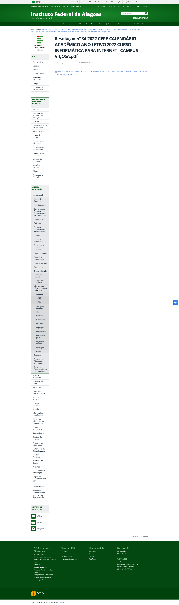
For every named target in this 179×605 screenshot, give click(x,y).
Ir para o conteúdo (37, 6)
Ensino (36, 562)
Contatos (145, 24)
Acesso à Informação (81, 24)
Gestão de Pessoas (40, 567)
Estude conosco (67, 556)
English (144, 7)
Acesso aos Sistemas (98, 24)
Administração (39, 554)
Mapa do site (127, 7)
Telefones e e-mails (124, 562)
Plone (62, 602)
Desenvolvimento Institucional (45, 559)
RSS (147, 18)
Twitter (143, 18)
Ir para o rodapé (75, 6)
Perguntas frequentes (69, 559)
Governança (67, 24)
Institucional (72, 30)
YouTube (137, 18)
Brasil (38, 2)
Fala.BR (136, 24)
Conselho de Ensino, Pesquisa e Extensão (106, 30)
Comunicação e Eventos (42, 557)
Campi (63, 554)
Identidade (41, 522)
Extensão (37, 565)
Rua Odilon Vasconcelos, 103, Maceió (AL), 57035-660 (127, 566)
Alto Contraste (114, 7)
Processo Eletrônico (115, 24)
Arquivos (124, 30)
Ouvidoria (127, 24)
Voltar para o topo (140, 537)
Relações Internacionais (42, 577)
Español (137, 7)
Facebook (134, 18)
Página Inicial (46, 30)
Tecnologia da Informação (43, 580)
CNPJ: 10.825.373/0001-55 (126, 569)
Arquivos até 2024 (135, 30)
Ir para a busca (62, 6)
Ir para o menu (50, 6)
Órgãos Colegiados (84, 30)
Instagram (140, 18)
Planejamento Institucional (43, 575)
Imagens (40, 528)
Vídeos (39, 516)
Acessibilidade (102, 7)
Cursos (63, 551)
